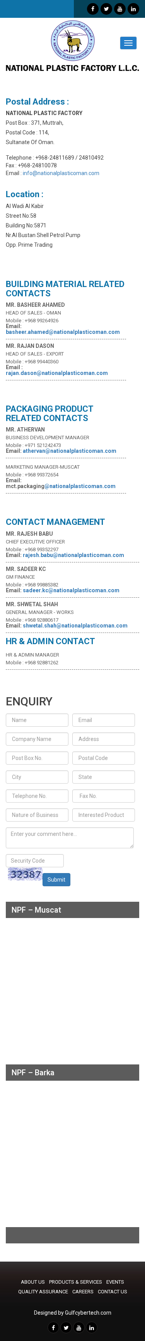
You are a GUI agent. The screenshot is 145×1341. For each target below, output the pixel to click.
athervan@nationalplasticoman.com (69, 451)
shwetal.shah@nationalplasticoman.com (75, 625)
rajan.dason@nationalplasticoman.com (57, 373)
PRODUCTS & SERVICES (75, 1282)
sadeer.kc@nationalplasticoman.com (71, 590)
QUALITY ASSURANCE (43, 1292)
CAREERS (83, 1292)
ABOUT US (33, 1282)
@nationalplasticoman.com (80, 486)
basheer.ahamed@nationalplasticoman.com (63, 332)
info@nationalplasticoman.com (60, 173)
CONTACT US (112, 1292)
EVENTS (115, 1282)
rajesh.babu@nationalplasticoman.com (73, 555)
